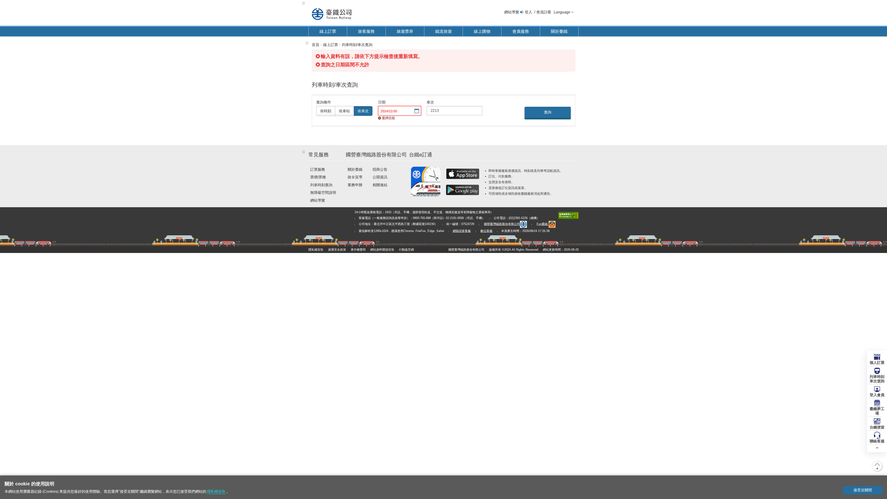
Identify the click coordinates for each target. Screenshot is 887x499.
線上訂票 (327, 31)
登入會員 (877, 395)
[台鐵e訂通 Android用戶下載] (462, 190)
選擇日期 (416, 111)
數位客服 (486, 231)
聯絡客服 (877, 441)
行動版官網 (406, 249)
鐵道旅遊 (443, 31)
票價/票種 (318, 177)
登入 (528, 12)
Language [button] (562, 12)
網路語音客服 (462, 231)
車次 (430, 102)
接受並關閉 (863, 490)
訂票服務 (317, 169)
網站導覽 (511, 12)
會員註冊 (543, 12)
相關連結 (380, 185)
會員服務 (520, 31)
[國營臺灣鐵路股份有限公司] (331, 13)
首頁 (315, 45)
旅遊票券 (405, 31)
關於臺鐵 (559, 31)
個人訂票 (877, 363)
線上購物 (482, 31)
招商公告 (380, 169)
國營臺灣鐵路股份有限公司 (502, 224)
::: (303, 3)
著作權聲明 (358, 249)
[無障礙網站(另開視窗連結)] (568, 215)
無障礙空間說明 (323, 193)
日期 (382, 102)
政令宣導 (355, 177)
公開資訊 (380, 177)
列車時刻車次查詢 (877, 379)
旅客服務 (366, 31)
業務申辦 (355, 185)
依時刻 (325, 111)
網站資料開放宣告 (382, 249)
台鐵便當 (877, 427)
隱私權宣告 (315, 249)
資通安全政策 (337, 249)
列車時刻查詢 (321, 185)
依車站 (344, 111)
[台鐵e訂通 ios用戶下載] (462, 173)
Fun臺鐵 (543, 224)
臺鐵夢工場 (877, 411)
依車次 (363, 111)
